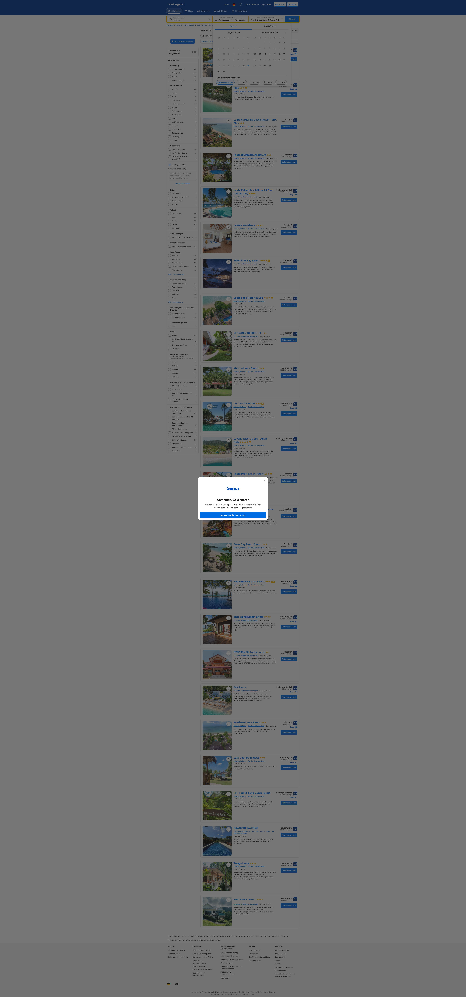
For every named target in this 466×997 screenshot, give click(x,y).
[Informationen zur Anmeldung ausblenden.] (265, 481)
